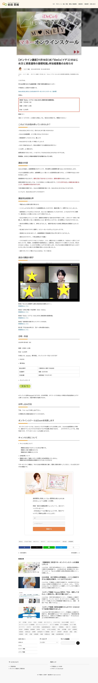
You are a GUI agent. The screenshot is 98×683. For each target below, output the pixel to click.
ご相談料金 (13, 666)
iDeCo (21, 541)
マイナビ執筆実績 (64, 624)
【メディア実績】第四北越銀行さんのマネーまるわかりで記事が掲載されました (61, 608)
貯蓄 (31, 634)
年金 (70, 629)
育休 (27, 634)
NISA (35, 622)
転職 (42, 634)
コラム (20, 645)
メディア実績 (73, 624)
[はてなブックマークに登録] (61, 547)
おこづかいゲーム (48, 622)
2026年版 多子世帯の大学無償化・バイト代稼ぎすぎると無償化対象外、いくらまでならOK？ (60, 578)
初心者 (65, 541)
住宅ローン (55, 627)
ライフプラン (22, 627)
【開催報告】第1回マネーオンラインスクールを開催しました (60, 563)
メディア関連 (21, 652)
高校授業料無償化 (60, 634)
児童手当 (74, 627)
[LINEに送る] (49, 547)
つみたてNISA (28, 541)
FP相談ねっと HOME (56, 666)
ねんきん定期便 (66, 622)
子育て (44, 629)
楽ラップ (53, 631)
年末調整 (64, 629)
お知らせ (20, 642)
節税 (71, 631)
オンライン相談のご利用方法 (17, 668)
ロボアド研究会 (37, 627)
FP (20, 622)
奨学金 (38, 629)
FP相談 (25, 622)
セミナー (44, 541)
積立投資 (66, 631)
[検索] (78, 643)
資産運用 (71, 541)
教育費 (34, 631)
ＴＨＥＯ (68, 634)
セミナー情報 (27, 69)
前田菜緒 (26, 629)
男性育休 (59, 631)
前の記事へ (23, 553)
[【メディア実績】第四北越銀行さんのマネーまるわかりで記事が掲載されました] (29, 612)
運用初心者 (47, 634)
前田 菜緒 (13, 4)
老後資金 (21, 634)
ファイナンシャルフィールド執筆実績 (27, 624)
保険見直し (62, 627)
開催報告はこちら (23, 306)
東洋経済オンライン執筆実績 (43, 631)
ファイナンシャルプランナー (55, 541)
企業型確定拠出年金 (46, 627)
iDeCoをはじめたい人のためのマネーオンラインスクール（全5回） (37, 91)
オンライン (36, 541)
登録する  (49, 529)
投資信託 (21, 631)
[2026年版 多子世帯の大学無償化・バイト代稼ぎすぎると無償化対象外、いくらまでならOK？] (29, 582)
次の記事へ (74, 553)
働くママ (68, 627)
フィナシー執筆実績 (54, 624)
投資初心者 (28, 631)
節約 (76, 631)
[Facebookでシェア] (24, 547)
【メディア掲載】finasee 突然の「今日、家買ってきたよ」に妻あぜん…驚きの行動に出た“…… (60, 593)
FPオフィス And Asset (57, 668)
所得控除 (75, 629)
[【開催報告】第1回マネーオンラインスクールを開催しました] (29, 567)
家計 (59, 629)
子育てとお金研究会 (52, 629)
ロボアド (29, 627)
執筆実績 (33, 629)
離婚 (53, 634)
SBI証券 (40, 622)
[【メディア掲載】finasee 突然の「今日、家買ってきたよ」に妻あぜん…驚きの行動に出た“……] (29, 597)
